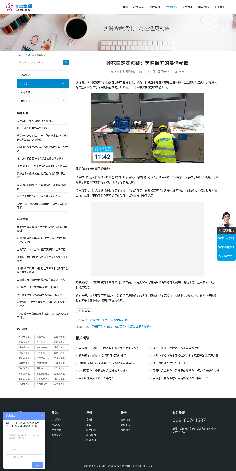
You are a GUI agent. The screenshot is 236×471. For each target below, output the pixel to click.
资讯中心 (171, 7)
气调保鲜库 (44, 363)
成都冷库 (25, 363)
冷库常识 (119, 71)
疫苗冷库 (60, 374)
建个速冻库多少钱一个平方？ (96, 378)
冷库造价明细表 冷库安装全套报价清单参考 (40, 158)
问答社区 (203, 7)
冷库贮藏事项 (44, 352)
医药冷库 (61, 352)
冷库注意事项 (44, 347)
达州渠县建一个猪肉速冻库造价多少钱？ (103, 370)
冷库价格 (61, 337)
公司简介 (125, 419)
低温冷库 (43, 337)
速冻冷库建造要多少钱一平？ (171, 363)
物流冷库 (60, 368)
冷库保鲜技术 (26, 342)
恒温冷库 (60, 358)
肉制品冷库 (26, 379)
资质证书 (125, 424)
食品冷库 (26, 384)
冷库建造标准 (61, 342)
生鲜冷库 (25, 374)
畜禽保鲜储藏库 (44, 374)
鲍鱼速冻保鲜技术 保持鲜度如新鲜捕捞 (102, 355)
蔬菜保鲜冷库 (44, 379)
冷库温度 (60, 347)
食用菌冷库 (44, 384)
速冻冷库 (85, 310)
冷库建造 (138, 7)
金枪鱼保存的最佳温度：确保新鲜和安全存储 (106, 363)
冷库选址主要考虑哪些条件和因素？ (36, 120)
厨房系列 (91, 440)
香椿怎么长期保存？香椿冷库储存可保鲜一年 (180, 378)
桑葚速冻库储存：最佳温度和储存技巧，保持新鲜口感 (186, 370)
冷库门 (89, 424)
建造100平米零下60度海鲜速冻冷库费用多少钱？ (108, 347)
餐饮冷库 (60, 384)
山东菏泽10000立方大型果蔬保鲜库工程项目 (41, 249)
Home (20, 55)
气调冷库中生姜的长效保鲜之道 (107, 320)
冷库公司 (43, 342)
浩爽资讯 (25, 101)
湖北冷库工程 (44, 368)
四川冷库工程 (26, 358)
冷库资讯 (25, 74)
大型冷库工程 (44, 358)
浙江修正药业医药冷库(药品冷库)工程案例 (39, 294)
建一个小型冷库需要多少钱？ (32, 128)
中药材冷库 (26, 337)
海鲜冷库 (25, 368)
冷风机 (89, 419)
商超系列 (91, 434)
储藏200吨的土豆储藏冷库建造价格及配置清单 (42, 165)
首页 (125, 7)
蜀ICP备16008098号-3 (141, 466)
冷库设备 (187, 7)
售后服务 (125, 429)
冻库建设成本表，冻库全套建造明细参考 (38, 196)
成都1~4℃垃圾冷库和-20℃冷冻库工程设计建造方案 (185, 355)
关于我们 (219, 7)
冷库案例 (154, 7)
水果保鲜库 (61, 363)
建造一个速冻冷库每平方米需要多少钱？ (177, 347)
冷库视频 (25, 92)
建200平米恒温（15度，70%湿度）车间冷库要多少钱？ (117, 326)
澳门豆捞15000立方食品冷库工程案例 (37, 287)
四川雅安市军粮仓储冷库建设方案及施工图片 (41, 279)
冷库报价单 (26, 347)
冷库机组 (91, 429)
